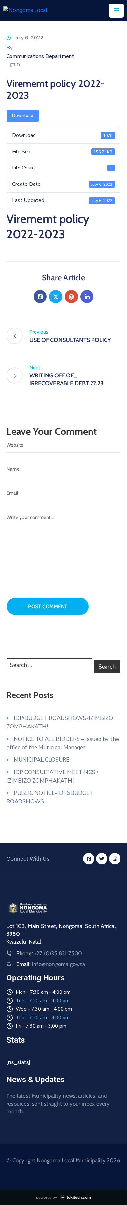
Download (22, 115)
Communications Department (40, 56)
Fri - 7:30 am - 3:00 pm (41, 1026)
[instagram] (114, 858)
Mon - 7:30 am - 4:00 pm (43, 992)
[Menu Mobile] (116, 11)
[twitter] (101, 858)
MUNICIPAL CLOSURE (41, 760)
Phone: (49, 953)
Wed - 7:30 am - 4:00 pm (44, 1009)
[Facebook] (40, 296)
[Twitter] (55, 296)
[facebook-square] (88, 858)
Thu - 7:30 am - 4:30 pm (43, 1017)
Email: (50, 964)
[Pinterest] (71, 296)
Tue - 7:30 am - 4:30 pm (43, 1000)
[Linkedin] (86, 296)
